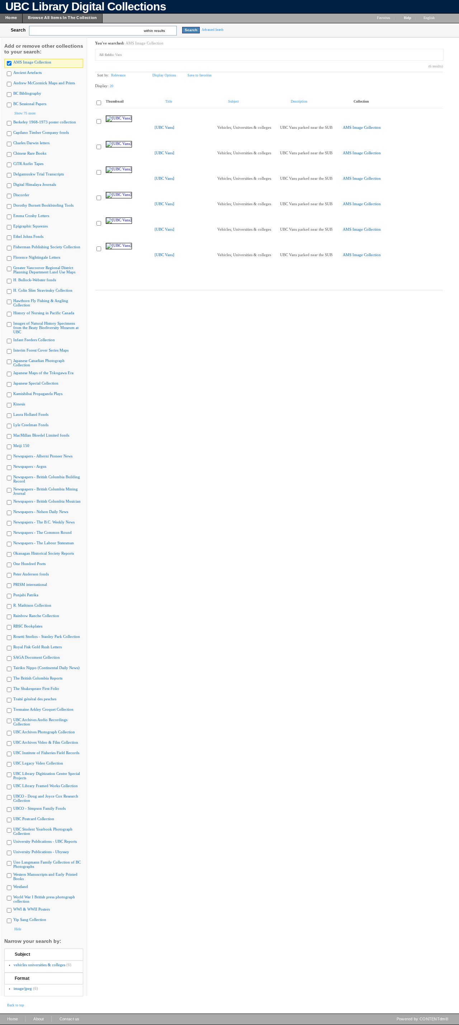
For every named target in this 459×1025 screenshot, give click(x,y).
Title (168, 101)
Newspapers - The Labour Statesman (43, 543)
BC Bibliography (27, 93)
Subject (22, 954)
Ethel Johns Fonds (28, 236)
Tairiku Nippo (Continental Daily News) (46, 668)
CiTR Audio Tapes (28, 163)
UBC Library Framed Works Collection (45, 786)
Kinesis (19, 404)
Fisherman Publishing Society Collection (46, 247)
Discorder (21, 195)
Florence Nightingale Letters (36, 257)
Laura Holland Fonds (30, 414)
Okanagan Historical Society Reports (43, 553)
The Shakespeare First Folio (36, 688)
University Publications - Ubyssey (41, 852)
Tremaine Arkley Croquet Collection (43, 709)
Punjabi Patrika (25, 595)
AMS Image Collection (32, 62)
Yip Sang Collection (29, 919)
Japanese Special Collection (35, 383)
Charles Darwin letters (31, 143)
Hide (17, 929)
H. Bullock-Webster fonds (34, 280)
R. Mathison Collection (32, 605)
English (429, 18)
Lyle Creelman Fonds (30, 425)
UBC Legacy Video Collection (38, 763)
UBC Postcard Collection (33, 819)
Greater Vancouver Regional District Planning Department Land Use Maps (44, 269)
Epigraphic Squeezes (30, 226)
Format (22, 978)
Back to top (15, 1005)
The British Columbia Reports (37, 678)
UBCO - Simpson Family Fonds (39, 808)
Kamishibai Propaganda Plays (37, 393)
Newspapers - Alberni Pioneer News (42, 456)
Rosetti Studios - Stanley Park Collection (46, 636)
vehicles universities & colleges (39, 965)
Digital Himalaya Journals (34, 184)
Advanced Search (212, 30)
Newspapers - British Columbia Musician (47, 501)
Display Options (164, 75)
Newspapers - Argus (29, 466)
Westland (20, 886)
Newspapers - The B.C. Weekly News (44, 522)
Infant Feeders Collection (34, 340)
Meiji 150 (21, 445)
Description (299, 101)
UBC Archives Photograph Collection (44, 732)
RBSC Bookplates (27, 626)
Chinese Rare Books (29, 153)
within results (154, 31)
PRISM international (30, 584)
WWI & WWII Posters (31, 909)
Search (18, 30)
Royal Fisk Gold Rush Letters (37, 647)
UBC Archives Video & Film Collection (45, 742)
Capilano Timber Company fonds (41, 132)
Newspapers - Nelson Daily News (40, 511)
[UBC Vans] (164, 127)
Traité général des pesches (34, 699)
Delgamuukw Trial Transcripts (38, 174)
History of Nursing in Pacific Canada (43, 313)
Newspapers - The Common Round (42, 532)
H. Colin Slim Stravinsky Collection (42, 290)
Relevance (118, 75)
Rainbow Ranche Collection (36, 615)
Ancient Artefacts (27, 72)
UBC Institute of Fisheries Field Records (46, 753)
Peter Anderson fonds (31, 574)
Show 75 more (25, 113)
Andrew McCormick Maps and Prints (44, 83)
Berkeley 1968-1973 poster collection (44, 122)
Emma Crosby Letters (31, 215)
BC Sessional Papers (29, 104)
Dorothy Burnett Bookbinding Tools (43, 205)
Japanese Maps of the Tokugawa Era (43, 373)
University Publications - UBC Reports (45, 841)
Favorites (383, 18)
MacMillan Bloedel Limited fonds (41, 435)
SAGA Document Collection (36, 657)
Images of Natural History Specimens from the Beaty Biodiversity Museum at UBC (46, 327)
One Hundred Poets (29, 563)
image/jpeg (23, 988)
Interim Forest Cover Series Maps (40, 350)
